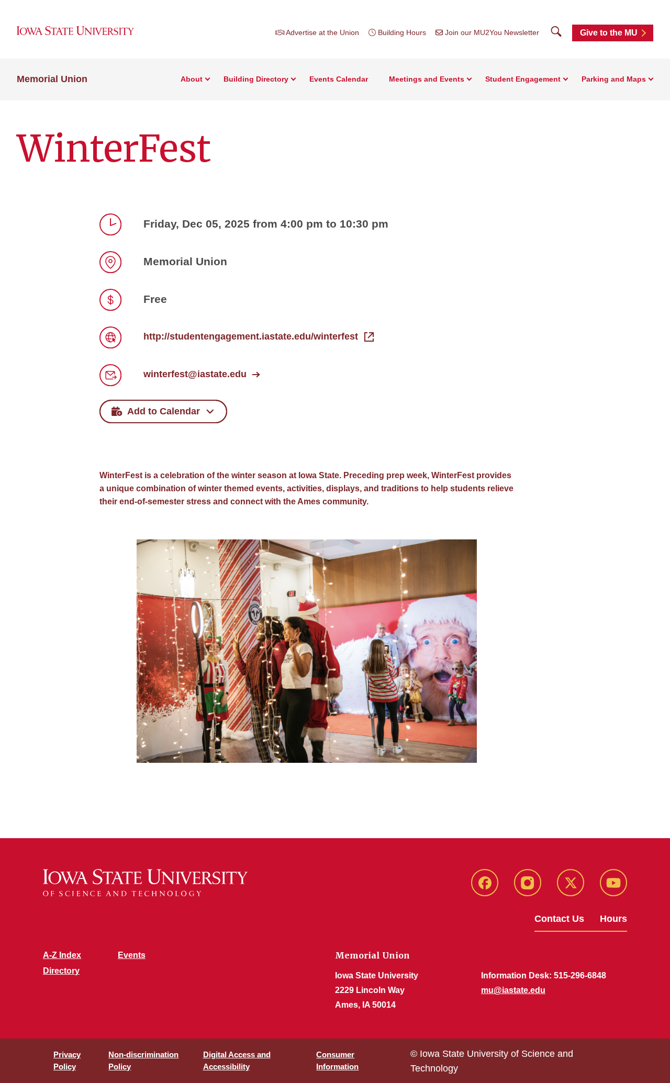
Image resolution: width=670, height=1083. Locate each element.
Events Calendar (338, 79)
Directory (61, 970)
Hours (613, 918)
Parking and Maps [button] (614, 79)
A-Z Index (62, 955)
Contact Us (559, 918)
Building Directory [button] (256, 79)
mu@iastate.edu (513, 990)
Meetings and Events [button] (426, 79)
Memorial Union (52, 79)
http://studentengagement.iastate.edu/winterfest (250, 336)
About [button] (192, 79)
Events (132, 955)
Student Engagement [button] (523, 79)
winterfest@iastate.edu (195, 374)
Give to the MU (609, 32)
